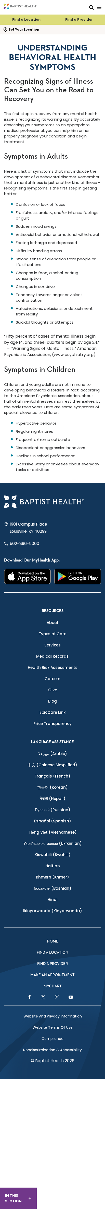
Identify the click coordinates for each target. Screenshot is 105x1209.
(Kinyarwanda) (52, 910)
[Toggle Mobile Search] (91, 7)
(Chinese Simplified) (52, 765)
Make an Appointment (52, 975)
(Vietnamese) (53, 832)
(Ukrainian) (52, 843)
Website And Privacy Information (52, 1016)
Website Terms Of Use (53, 1027)
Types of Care (52, 634)
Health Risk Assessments (52, 667)
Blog (52, 701)
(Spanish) (52, 821)
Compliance (52, 1038)
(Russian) (52, 809)
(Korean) (52, 787)
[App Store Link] (27, 576)
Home (52, 941)
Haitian (52, 866)
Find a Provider (79, 19)
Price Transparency (52, 723)
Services (52, 645)
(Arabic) (52, 753)
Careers (52, 678)
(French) (52, 776)
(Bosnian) (52, 888)
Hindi (53, 899)
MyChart (53, 986)
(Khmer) (52, 877)
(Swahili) (53, 854)
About (53, 622)
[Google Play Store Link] (77, 576)
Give (52, 690)
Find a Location (26, 19)
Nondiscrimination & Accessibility (52, 1049)
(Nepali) (52, 798)
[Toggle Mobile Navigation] (99, 7)
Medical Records (52, 656)
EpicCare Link (52, 712)
